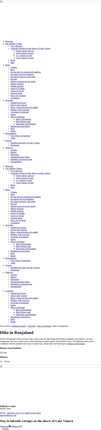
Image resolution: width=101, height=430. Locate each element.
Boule (13, 131)
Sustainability (16, 162)
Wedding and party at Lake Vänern (25, 143)
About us (9, 147)
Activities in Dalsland (19, 112)
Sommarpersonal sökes (20, 157)
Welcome (9, 41)
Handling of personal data (21, 159)
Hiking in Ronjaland (76, 344)
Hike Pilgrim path (23, 121)
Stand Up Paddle (18, 88)
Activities (9, 100)
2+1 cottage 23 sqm (24, 55)
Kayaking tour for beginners (22, 74)
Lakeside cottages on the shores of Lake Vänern (30, 48)
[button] (50, 429)
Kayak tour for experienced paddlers (26, 72)
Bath (12, 129)
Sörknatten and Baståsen (26, 124)
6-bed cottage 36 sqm (25, 53)
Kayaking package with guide (23, 77)
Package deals (16, 93)
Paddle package (17, 86)
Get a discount (16, 46)
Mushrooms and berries (20, 126)
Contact (14, 150)
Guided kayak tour (18, 103)
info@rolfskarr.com (8, 415)
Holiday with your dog (20, 110)
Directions (15, 155)
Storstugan (15, 145)
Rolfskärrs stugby (19, 326)
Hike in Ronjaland (23, 119)
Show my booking (18, 96)
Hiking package (17, 84)
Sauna (13, 114)
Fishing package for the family (23, 81)
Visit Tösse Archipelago (20, 136)
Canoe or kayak (17, 91)
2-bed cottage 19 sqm (25, 58)
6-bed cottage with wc (25, 51)
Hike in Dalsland (18, 117)
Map (12, 62)
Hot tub (14, 79)
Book (13, 60)
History (14, 152)
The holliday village (13, 44)
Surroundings (10, 133)
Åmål (13, 138)
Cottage (14, 67)
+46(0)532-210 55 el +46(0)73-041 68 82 (23, 413)
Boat (12, 70)
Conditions (15, 98)
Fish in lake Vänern (19, 105)
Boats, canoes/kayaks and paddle (24, 107)
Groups (8, 140)
